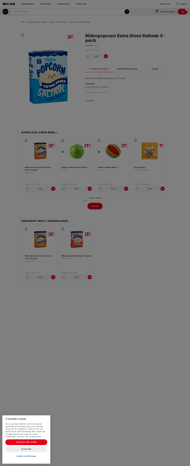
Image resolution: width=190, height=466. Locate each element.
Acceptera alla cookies (26, 442)
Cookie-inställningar (26, 456)
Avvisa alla (26, 449)
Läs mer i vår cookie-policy (29, 436)
